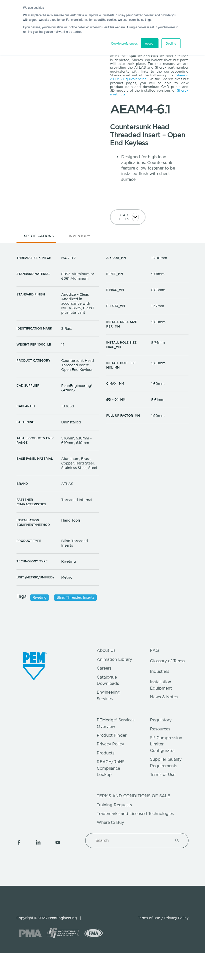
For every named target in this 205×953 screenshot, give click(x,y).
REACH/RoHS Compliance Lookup (110, 768)
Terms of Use (162, 774)
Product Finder (111, 735)
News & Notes (164, 697)
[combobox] (130, 840)
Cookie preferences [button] (124, 43)
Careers (104, 668)
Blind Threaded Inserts (75, 597)
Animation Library (114, 659)
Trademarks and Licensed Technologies (135, 813)
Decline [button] (171, 43)
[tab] (38, 237)
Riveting (39, 597)
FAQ (154, 650)
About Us (106, 650)
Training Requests (114, 805)
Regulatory (161, 720)
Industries (159, 671)
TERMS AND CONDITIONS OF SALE (133, 795)
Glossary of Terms (167, 661)
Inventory (79, 236)
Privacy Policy (110, 744)
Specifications (39, 236)
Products (105, 753)
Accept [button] (149, 43)
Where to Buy (110, 822)
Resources (160, 729)
